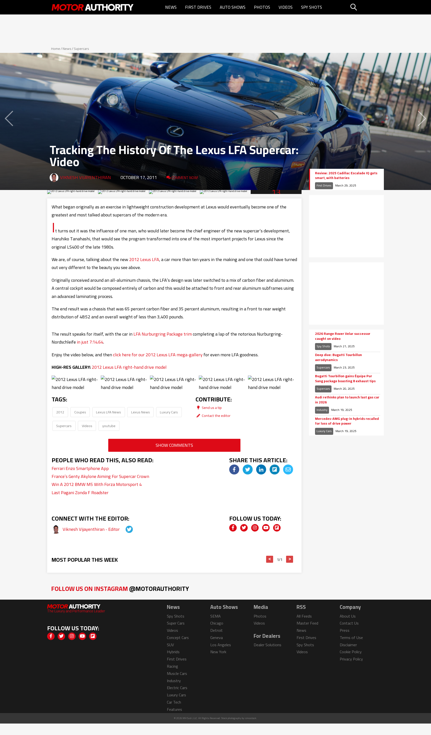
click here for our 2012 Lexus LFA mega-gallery (158, 355)
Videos (286, 7)
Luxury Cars (169, 412)
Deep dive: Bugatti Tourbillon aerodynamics (338, 357)
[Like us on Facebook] (233, 528)
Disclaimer (348, 644)
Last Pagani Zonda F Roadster (80, 492)
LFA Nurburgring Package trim (162, 334)
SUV (170, 644)
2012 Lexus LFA (144, 259)
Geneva (216, 637)
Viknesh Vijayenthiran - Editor (92, 529)
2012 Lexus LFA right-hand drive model (129, 367)
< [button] (269, 559)
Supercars (81, 48)
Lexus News (140, 412)
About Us (348, 616)
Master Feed (307, 623)
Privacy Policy (351, 659)
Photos (262, 7)
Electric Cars (177, 687)
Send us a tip (211, 407)
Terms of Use (351, 637)
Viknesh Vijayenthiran (85, 177)
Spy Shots (311, 7)
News (171, 7)
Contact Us (349, 623)
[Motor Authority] (92, 7)
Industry (322, 410)
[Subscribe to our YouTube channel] (266, 528)
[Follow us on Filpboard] (277, 528)
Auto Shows (232, 7)
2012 (60, 412)
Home (55, 48)
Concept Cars (178, 637)
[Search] (366, 7)
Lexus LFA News (108, 412)
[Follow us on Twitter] (244, 528)
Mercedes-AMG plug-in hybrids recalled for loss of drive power (347, 421)
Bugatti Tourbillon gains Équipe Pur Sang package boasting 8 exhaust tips (345, 378)
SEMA (215, 616)
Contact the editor (215, 415)
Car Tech (174, 702)
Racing (172, 666)
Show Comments (174, 445)
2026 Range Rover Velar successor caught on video (342, 336)
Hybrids (173, 651)
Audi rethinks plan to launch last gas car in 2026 (347, 400)
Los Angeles (220, 644)
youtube (108, 425)
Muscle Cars (177, 673)
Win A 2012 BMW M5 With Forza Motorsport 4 (97, 484)
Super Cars (176, 623)
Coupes (80, 412)
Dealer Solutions (267, 644)
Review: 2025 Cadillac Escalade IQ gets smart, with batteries (346, 176)
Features (174, 709)
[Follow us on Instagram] (255, 528)
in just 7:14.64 (90, 342)
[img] (234, 469)
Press (344, 630)
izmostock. (251, 718)
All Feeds (304, 616)
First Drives (198, 7)
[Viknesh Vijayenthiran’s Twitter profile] (125, 529)
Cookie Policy (351, 651)
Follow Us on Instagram (120, 588)
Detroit (216, 630)
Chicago (216, 623)
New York (218, 651)
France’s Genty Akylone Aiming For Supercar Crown (100, 476)
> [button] (289, 559)
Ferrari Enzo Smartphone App (80, 468)
